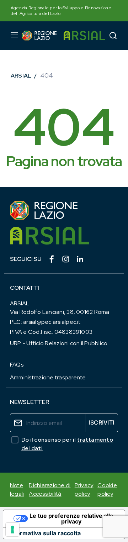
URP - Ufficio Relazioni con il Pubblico (58, 343)
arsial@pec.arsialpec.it (52, 322)
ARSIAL (21, 75)
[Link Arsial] (64, 236)
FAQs (16, 364)
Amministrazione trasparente (48, 377)
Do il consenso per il (67, 444)
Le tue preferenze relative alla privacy (71, 518)
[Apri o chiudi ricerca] (113, 35)
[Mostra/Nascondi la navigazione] (14, 35)
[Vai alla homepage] (39, 35)
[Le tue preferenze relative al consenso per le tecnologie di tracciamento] (12, 529)
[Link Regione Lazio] (64, 210)
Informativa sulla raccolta (45, 533)
